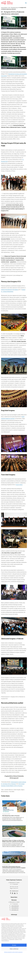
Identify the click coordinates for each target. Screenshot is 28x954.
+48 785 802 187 (14, 909)
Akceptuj (14, 945)
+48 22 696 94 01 (15, 907)
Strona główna (4, 7)
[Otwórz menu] (26, 3)
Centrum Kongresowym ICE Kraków (9, 289)
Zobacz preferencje (14, 948)
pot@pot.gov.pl (15, 890)
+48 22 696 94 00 (15, 906)
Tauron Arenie (19, 484)
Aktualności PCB (14, 7)
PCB (9, 7)
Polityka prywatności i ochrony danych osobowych (13, 952)
